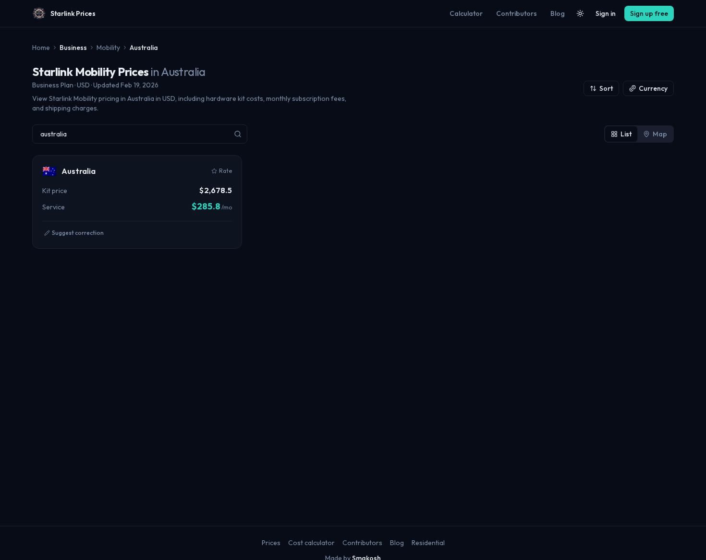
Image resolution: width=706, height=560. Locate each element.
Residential (428, 542)
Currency (653, 88)
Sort (606, 88)
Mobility (108, 47)
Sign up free (649, 13)
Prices (271, 542)
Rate (225, 170)
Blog (557, 13)
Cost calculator (311, 542)
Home (41, 47)
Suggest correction (78, 232)
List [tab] (626, 134)
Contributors (516, 13)
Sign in (606, 13)
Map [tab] (660, 134)
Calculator (466, 13)
